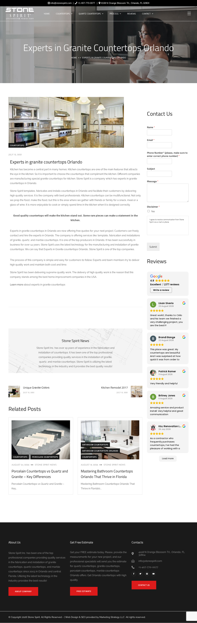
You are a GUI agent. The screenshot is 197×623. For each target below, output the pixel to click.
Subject (151, 168)
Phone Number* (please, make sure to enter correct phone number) (167, 154)
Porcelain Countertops (45, 456)
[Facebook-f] (134, 574)
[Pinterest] (147, 574)
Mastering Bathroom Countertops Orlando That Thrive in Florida (107, 473)
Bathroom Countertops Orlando (100, 450)
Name (151, 127)
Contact (146, 13)
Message (152, 181)
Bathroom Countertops (95, 444)
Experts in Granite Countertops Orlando (98, 48)
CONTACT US (144, 585)
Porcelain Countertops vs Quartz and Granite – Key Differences (40, 473)
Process (114, 13)
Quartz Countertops (90, 13)
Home (47, 13)
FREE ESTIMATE (83, 591)
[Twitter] (140, 574)
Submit (153, 247)
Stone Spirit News (45, 465)
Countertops (63, 13)
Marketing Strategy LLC (112, 617)
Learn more (16, 284)
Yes (153, 211)
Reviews (131, 13)
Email (151, 140)
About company (23, 591)
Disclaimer (153, 206)
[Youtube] (153, 574)
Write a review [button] (161, 290)
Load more (168, 458)
